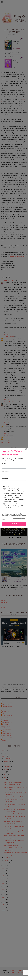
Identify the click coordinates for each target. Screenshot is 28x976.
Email (4, 463)
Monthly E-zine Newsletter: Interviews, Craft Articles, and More (14, 498)
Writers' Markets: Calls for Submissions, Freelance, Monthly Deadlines (14, 506)
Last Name (5, 478)
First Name (5, 471)
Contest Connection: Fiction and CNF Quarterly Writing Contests (14, 494)
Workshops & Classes (11, 501)
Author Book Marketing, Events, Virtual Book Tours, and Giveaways (14, 490)
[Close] (26, 449)
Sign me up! (14, 523)
